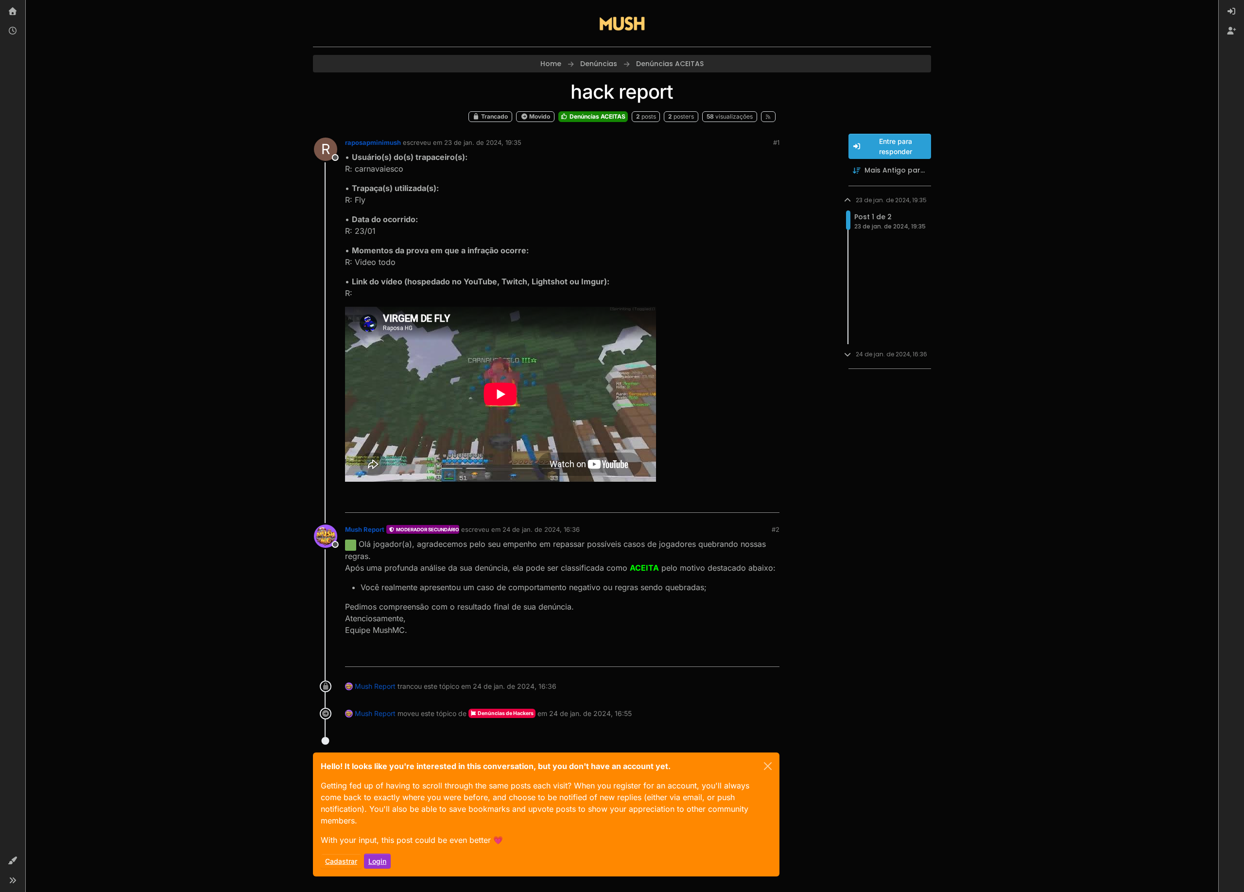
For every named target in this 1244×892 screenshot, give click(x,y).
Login (377, 861)
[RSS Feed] (768, 116)
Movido (539, 116)
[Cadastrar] (1231, 31)
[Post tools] (771, 500)
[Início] (12, 11)
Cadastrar (341, 861)
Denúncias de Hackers (505, 713)
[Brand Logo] (622, 23)
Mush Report (364, 529)
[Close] (767, 766)
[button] (12, 861)
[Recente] (12, 31)
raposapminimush (373, 142)
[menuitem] (1231, 11)
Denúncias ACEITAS (596, 116)
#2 (775, 529)
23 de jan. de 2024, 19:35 (482, 142)
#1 (776, 142)
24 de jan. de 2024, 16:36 (541, 529)
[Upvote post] (736, 500)
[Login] (1231, 11)
